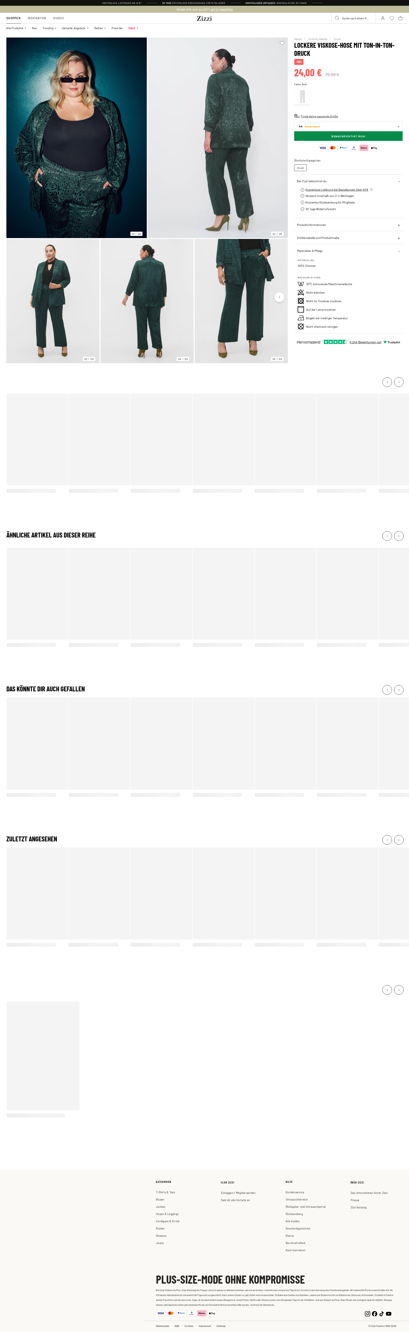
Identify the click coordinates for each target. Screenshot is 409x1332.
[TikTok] (381, 1313)
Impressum (205, 1326)
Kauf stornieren (295, 1250)
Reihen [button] (98, 28)
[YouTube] (388, 1313)
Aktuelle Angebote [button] (73, 28)
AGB (176, 1326)
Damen (298, 38)
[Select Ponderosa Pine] (302, 96)
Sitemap (221, 1326)
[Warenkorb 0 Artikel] (400, 18)
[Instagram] (367, 1313)
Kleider (160, 1228)
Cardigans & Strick (168, 1221)
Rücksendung (294, 1214)
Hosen (337, 38)
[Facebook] (374, 1313)
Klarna (290, 1235)
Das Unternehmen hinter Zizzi (369, 1193)
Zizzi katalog (358, 1207)
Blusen (160, 1199)
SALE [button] (131, 28)
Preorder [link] (117, 28)
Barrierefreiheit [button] (295, 1243)
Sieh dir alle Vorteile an (235, 1200)
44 (309, 126)
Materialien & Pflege (309, 251)
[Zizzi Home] (204, 18)
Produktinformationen (311, 225)
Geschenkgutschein (298, 1228)
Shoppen (13, 18)
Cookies (188, 1326)
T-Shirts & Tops (165, 1192)
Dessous (161, 1235)
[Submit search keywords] (337, 18)
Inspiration (37, 18)
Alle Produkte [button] (14, 28)
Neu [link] (34, 28)
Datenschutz (162, 1326)
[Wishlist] (282, 43)
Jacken (161, 1206)
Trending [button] (48, 28)
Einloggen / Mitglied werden (238, 1193)
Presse (355, 1200)
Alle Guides (293, 1221)
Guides (58, 18)
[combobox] (354, 18)
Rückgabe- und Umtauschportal (306, 1206)
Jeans (160, 1243)
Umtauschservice (297, 1199)
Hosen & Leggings (318, 38)
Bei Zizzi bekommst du (312, 181)
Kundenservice (295, 1192)
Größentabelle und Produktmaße (318, 238)
